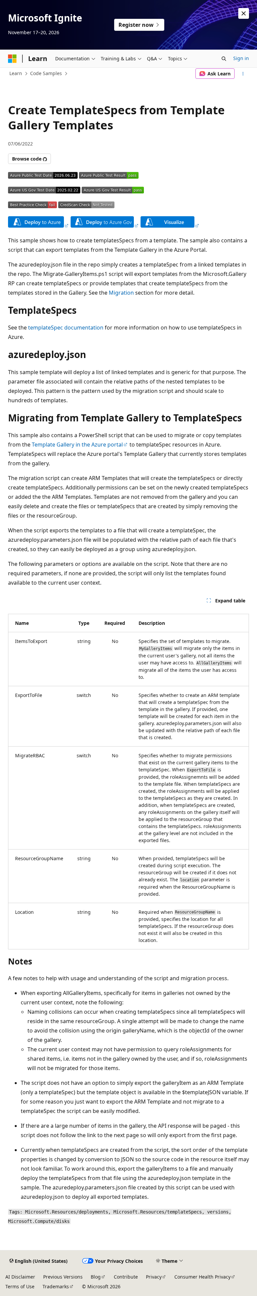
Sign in (241, 58)
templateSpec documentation (65, 327)
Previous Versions (63, 1277)
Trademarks (55, 1286)
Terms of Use (19, 1286)
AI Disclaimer (20, 1277)
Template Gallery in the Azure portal (77, 444)
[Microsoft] (12, 58)
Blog (96, 1277)
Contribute (126, 1277)
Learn (15, 73)
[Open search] (224, 59)
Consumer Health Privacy (202, 1277)
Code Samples (46, 73)
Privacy (154, 1277)
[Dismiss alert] (243, 13)
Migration (121, 292)
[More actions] (243, 73)
